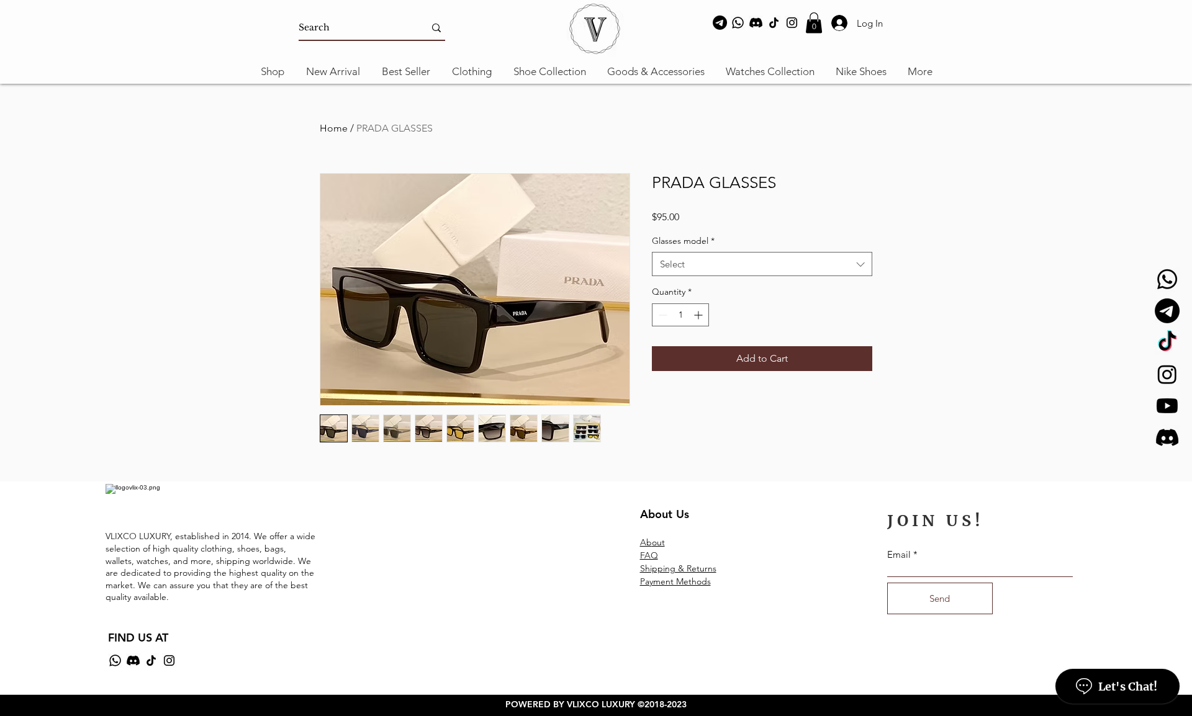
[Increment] (699, 315)
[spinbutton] (680, 315)
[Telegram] (720, 23)
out (658, 542)
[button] (814, 22)
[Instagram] (792, 23)
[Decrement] (661, 315)
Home (334, 128)
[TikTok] (774, 23)
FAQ (649, 555)
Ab (646, 542)
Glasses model (683, 240)
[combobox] (762, 264)
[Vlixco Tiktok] (1167, 342)
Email (899, 554)
